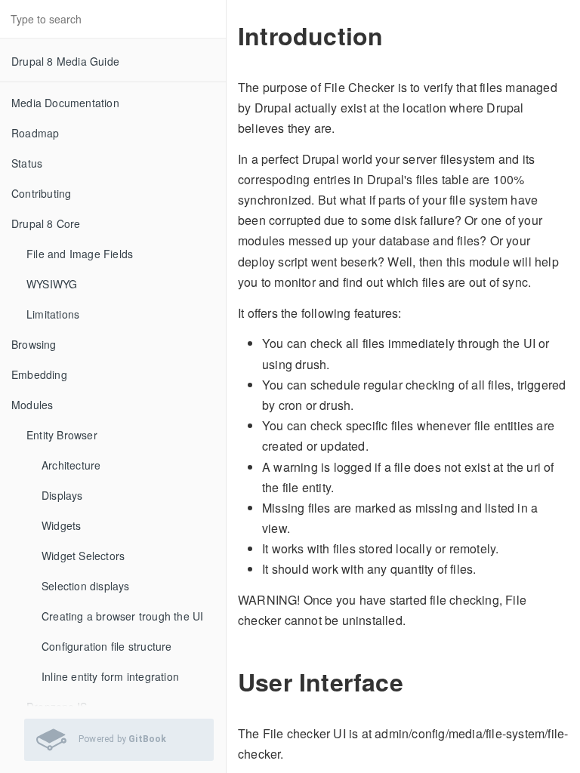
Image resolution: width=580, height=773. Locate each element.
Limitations (52, 314)
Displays (62, 495)
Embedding (39, 374)
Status (26, 163)
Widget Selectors (83, 555)
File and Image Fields (79, 253)
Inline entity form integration (110, 676)
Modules (32, 404)
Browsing (34, 344)
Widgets (61, 525)
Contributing (41, 193)
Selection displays (86, 585)
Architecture (71, 465)
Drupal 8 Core (46, 223)
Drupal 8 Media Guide (65, 61)
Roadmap (35, 132)
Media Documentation (65, 102)
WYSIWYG (51, 283)
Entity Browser (61, 434)
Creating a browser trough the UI (122, 616)
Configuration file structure (107, 646)
